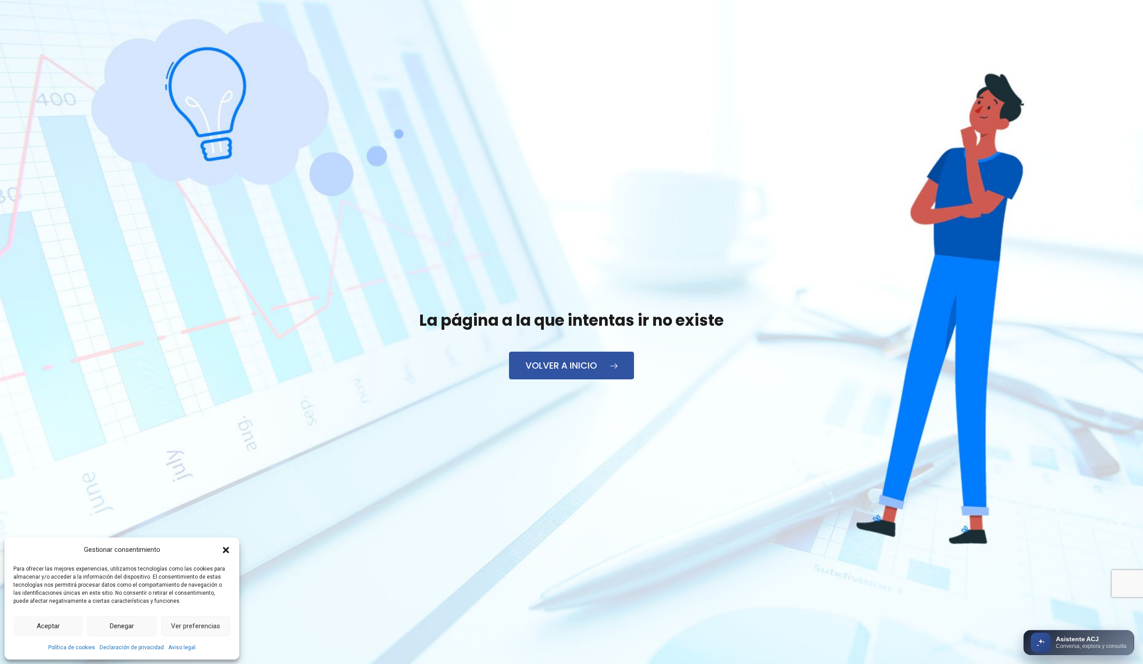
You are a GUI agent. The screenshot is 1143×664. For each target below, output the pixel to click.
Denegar (122, 626)
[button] (225, 550)
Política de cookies (71, 647)
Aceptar (48, 626)
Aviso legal (182, 647)
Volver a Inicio (562, 365)
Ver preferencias (195, 626)
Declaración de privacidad (132, 647)
